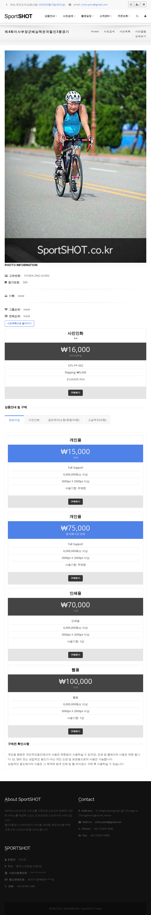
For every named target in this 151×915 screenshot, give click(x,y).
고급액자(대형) (97, 420)
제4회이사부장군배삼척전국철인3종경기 (37, 31)
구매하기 (75, 392)
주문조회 (123, 16)
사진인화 (34, 420)
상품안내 (50, 16)
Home (95, 31)
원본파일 (14, 420)
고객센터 (104, 16)
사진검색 (68, 16)
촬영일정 (86, 16)
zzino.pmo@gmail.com (108, 822)
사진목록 (125, 31)
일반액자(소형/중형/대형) (63, 420)
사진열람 (140, 31)
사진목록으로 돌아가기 (19, 323)
